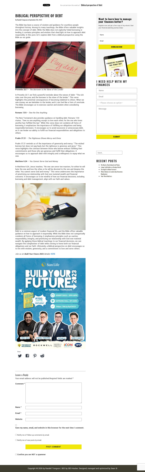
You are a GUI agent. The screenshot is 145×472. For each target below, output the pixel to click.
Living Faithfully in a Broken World (111, 167)
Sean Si (114, 468)
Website (18, 419)
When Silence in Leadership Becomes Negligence (112, 172)
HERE (53, 254)
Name (18, 407)
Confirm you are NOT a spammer (31, 454)
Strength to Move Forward (108, 169)
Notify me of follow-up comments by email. (33, 435)
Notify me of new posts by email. (29, 440)
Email (18, 413)
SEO (63, 468)
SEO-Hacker (73, 468)
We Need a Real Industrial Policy (110, 165)
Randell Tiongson (52, 468)
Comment (20, 384)
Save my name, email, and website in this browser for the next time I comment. (49, 428)
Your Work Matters (106, 176)
